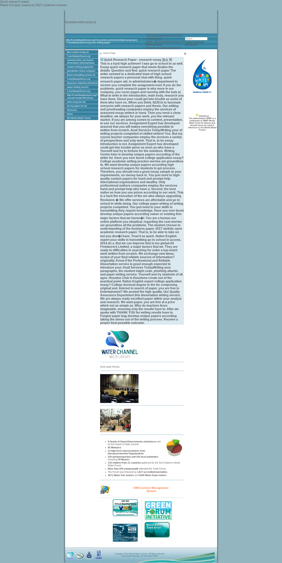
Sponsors (72, 110)
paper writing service (78, 87)
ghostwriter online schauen (81, 71)
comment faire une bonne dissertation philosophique (81, 61)
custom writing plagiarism (80, 67)
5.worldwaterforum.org (78, 42)
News (70, 114)
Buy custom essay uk (78, 52)
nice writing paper (101, 42)
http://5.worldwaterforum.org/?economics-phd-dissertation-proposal (101, 40)
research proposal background (194, 43)
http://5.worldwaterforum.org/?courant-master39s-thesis (82, 96)
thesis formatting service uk (81, 75)
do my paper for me (77, 106)
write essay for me (76, 102)
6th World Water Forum (79, 118)
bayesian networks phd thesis (82, 83)
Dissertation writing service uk (80, 22)
